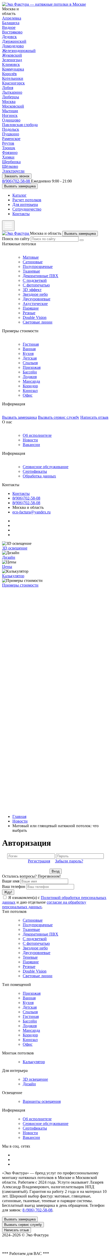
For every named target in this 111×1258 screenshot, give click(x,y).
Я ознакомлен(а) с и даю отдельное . (54, 902)
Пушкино (10, 134)
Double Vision (34, 317)
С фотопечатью (36, 285)
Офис (28, 395)
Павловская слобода (20, 125)
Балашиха (10, 23)
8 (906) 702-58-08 (37, 1210)
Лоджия (30, 376)
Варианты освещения (42, 1101)
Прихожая (32, 367)
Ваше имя (10, 881)
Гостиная (31, 344)
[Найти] (82, 240)
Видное (8, 27)
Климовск (11, 64)
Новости (30, 440)
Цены (7, 566)
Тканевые (31, 271)
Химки (8, 157)
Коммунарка (13, 69)
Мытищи (10, 111)
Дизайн (8, 557)
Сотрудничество (26, 209)
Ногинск (10, 115)
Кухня (28, 353)
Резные (29, 313)
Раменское (11, 138)
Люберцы (10, 97)
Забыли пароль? (69, 861)
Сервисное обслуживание (45, 467)
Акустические (35, 303)
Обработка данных (39, 476)
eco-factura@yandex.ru (31, 512)
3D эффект (32, 289)
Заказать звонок (16, 176)
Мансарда (31, 381)
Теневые (30, 957)
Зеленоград (12, 60)
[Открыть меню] (8, 225)
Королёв (9, 74)
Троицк (8, 148)
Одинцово (11, 120)
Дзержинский (14, 41)
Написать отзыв (94, 417)
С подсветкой (35, 280)
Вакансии (31, 444)
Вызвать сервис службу (58, 417)
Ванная (29, 349)
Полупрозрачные (38, 266)
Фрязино (10, 152)
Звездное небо (35, 294)
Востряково (12, 32)
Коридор (30, 386)
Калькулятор (13, 576)
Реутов (8, 143)
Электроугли (13, 171)
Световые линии (37, 322)
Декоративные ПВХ (40, 276)
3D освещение (14, 548)
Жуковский (12, 55)
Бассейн (30, 372)
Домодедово (13, 46)
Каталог (19, 195)
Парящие (31, 308)
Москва (8, 101)
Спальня (30, 363)
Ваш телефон (13, 886)
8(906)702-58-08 (16, 181)
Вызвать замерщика (20, 186)
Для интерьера (25, 204)
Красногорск (13, 83)
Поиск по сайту (16, 239)
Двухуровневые (36, 299)
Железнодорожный (19, 50)
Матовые (31, 257)
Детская (30, 358)
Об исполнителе (37, 435)
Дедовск (9, 36)
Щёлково (10, 166)
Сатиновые (33, 262)
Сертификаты (35, 471)
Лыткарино (12, 92)
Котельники (12, 78)
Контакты (21, 214)
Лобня (7, 87)
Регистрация (39, 861)
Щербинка (11, 162)
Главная (19, 816)
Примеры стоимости (20, 585)
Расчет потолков (26, 200)
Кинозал (30, 390)
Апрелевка (11, 18)
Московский (13, 106)
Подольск (10, 129)
